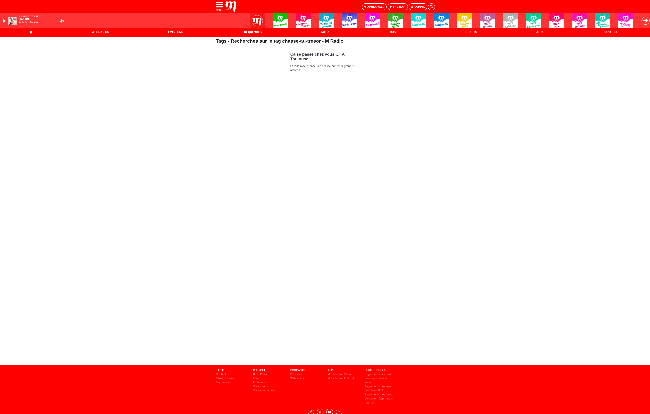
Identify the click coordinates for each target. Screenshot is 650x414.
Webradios (100, 32)
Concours (259, 386)
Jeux (540, 32)
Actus (326, 32)
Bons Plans (260, 374)
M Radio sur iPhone (340, 374)
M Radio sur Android (341, 378)
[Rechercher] (431, 6)
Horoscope (611, 32)
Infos (256, 378)
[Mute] (61, 20)
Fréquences (252, 32)
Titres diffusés (225, 378)
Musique (396, 32)
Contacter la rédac (265, 390)
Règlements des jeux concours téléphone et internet (379, 398)
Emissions (175, 32)
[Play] (5, 21)
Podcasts (469, 32)
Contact (221, 374)
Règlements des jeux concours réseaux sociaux (378, 378)
